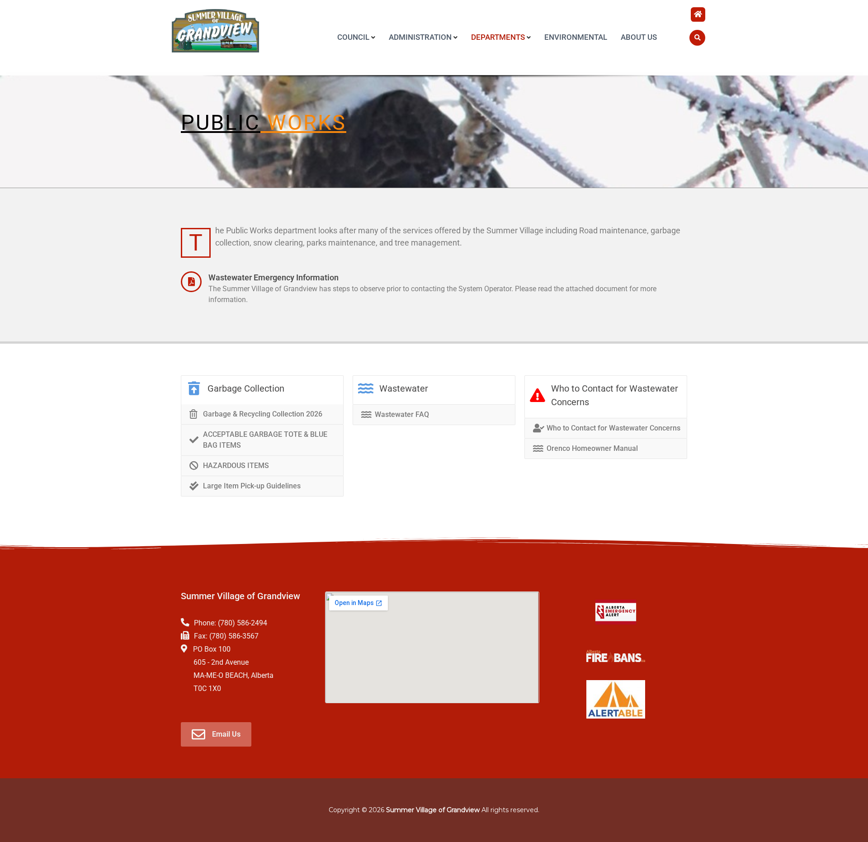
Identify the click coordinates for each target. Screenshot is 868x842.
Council (353, 37)
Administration (420, 37)
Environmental (575, 37)
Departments (498, 37)
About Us (639, 37)
